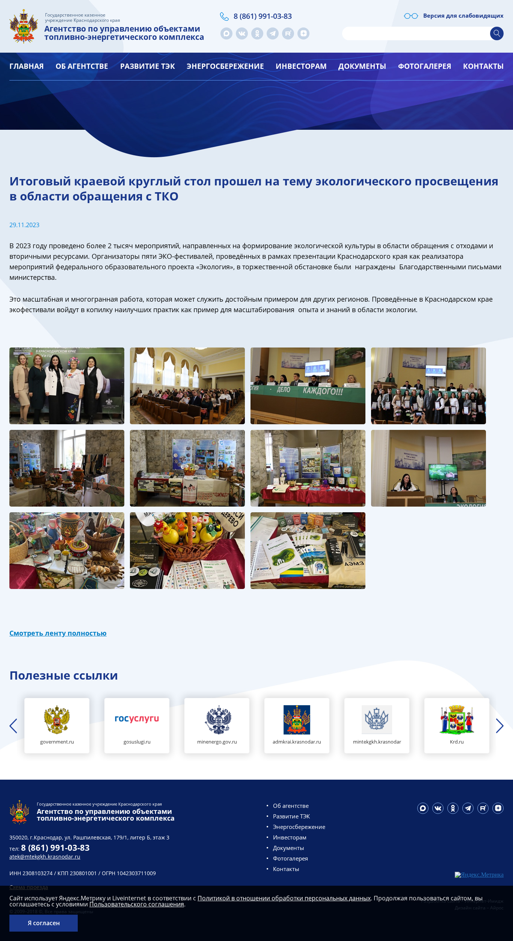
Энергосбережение (225, 66)
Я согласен (44, 923)
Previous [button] (13, 725)
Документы (362, 66)
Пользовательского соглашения (136, 904)
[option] (57, 726)
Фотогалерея (424, 66)
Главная (26, 66)
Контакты (483, 66)
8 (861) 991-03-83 (263, 16)
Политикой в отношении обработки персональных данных (284, 898)
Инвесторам (301, 66)
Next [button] (500, 725)
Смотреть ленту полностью (58, 632)
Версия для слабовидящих (463, 15)
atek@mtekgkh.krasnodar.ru (44, 856)
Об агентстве (82, 66)
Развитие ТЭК (147, 66)
